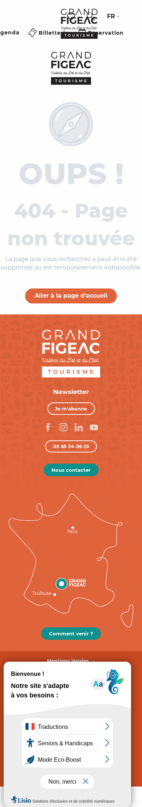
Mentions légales (68, 660)
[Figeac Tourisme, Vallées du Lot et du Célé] (79, 29)
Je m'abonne (71, 409)
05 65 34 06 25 (71, 446)
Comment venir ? (71, 633)
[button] (91, 16)
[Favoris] (72, 16)
